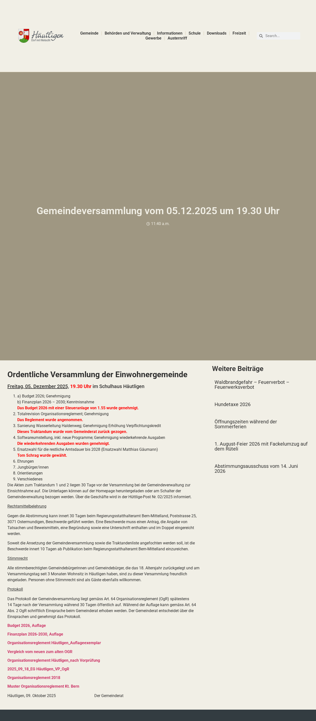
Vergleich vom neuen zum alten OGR (39, 651)
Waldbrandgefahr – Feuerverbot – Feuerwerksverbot (252, 384)
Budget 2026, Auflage (26, 625)
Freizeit (239, 33)
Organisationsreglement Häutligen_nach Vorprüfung (53, 660)
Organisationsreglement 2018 (33, 677)
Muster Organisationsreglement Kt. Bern (43, 686)
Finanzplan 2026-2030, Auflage (35, 634)
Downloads (216, 33)
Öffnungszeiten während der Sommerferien (246, 424)
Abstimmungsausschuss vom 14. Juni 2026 (256, 468)
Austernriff (177, 38)
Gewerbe (153, 38)
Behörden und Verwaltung (128, 33)
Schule (195, 33)
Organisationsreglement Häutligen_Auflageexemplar (54, 642)
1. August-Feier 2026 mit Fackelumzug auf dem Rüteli (261, 446)
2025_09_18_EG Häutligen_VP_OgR (38, 669)
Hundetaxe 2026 (233, 404)
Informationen (169, 33)
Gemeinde (89, 33)
